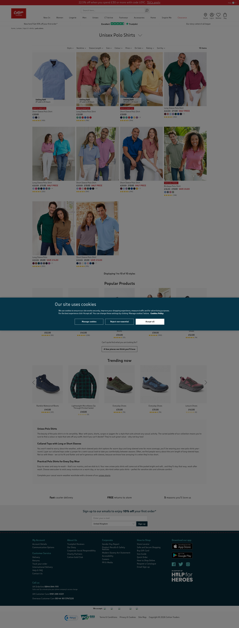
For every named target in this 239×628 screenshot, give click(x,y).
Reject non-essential (119, 321)
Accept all (150, 321)
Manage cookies (89, 321)
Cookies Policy (157, 313)
